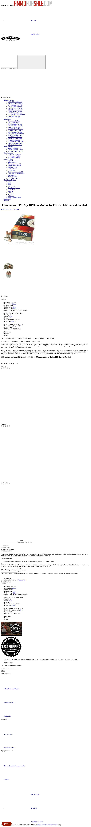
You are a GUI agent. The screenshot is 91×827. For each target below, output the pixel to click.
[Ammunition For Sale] (33, 5)
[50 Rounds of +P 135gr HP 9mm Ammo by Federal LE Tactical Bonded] (17, 244)
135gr (14, 307)
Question (8, 578)
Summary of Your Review (25, 542)
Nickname (20, 540)
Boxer (13, 321)
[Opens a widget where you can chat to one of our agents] (7, 824)
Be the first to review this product (10, 209)
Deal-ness (3, 366)
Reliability (3, 424)
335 (21, 326)
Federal (14, 304)
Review (6, 545)
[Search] (32, 62)
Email (19, 571)
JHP (14, 308)
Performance (4, 482)
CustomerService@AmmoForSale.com (47, 824)
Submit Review (5, 547)
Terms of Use (22, 580)
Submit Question (5, 581)
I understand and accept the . (14, 580)
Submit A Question (6, 551)
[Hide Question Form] (1, 563)
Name (19, 568)
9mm (10, 316)
